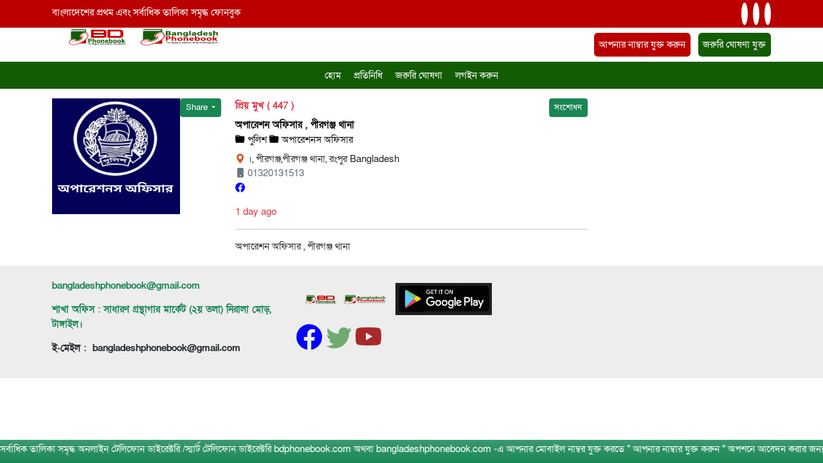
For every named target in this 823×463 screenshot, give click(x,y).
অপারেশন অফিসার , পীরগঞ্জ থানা (294, 124)
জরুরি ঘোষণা (418, 75)
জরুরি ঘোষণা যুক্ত (734, 44)
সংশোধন (568, 107)
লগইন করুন (476, 75)
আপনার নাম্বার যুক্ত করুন (642, 44)
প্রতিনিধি (368, 75)
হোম (333, 75)
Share (198, 107)
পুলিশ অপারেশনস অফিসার (299, 139)
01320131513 (274, 173)
